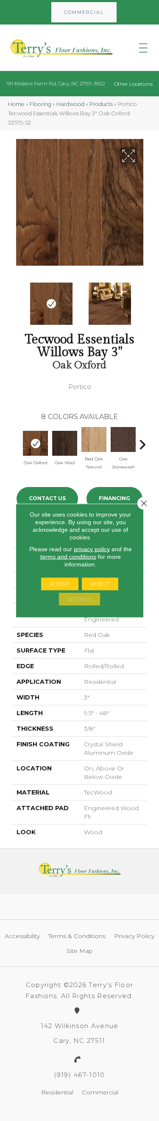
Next (142, 299)
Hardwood (70, 104)
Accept (60, 584)
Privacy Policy (134, 936)
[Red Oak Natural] (94, 439)
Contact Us (47, 498)
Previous (16, 299)
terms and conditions (68, 556)
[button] (84, 12)
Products (101, 104)
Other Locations (133, 84)
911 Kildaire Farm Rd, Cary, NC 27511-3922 (56, 83)
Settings (79, 599)
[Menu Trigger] (143, 47)
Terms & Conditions (77, 936)
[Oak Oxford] (35, 443)
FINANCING (114, 498)
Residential (57, 1092)
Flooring (40, 104)
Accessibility (22, 936)
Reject (100, 584)
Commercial (100, 1092)
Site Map (80, 951)
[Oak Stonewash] (123, 439)
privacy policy (92, 549)
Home (16, 104)
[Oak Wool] (64, 443)
